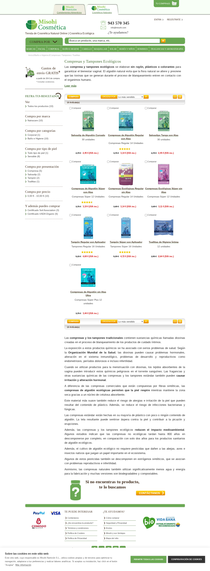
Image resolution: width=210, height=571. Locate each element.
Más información (23, 565)
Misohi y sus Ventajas (115, 533)
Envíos (109, 528)
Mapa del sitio (112, 538)
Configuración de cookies (186, 559)
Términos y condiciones (78, 528)
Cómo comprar (112, 518)
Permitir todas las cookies (148, 559)
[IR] (146, 97)
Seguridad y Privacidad (116, 523)
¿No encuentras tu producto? (80, 523)
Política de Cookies (76, 533)
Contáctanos (73, 518)
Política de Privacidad (77, 538)
